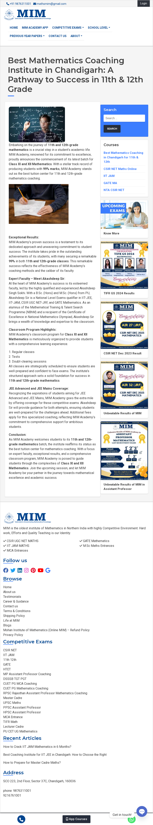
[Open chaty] (141, 814)
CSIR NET (10, 650)
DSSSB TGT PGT (14, 679)
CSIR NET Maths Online (120, 169)
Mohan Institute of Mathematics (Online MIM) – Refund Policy (46, 630)
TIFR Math (10, 722)
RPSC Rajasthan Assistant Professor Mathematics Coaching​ (45, 693)
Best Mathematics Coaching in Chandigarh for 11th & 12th (123, 157)
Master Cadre (12, 698)
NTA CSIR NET (114, 190)
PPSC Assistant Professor (22, 707)
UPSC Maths (12, 703)
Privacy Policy (13, 635)
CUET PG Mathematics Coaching (25, 688)
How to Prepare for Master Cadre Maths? (32, 763)
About (75, 36)
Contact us (58, 36)
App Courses (77, 819)
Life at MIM (11, 620)
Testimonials (12, 597)
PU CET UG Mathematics (20, 731)
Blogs (7, 625)
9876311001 (21, 791)
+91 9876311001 (20, 3)
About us (9, 592)
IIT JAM (109, 176)
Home (14, 27)
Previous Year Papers (26, 36)
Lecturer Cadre (13, 726)
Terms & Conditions (16, 611)
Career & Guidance (16, 601)
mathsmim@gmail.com (51, 3)
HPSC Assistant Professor (22, 712)
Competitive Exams (66, 27)
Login (143, 3)
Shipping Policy (14, 616)
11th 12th (9, 660)
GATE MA (110, 183)
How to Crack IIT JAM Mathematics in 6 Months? (37, 747)
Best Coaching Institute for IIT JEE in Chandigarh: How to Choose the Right (55, 755)
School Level (98, 27)
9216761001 (12, 795)
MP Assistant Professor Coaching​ (27, 674)
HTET (7, 669)
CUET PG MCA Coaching (20, 684)
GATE (7, 664)
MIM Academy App (35, 27)
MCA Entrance (13, 717)
